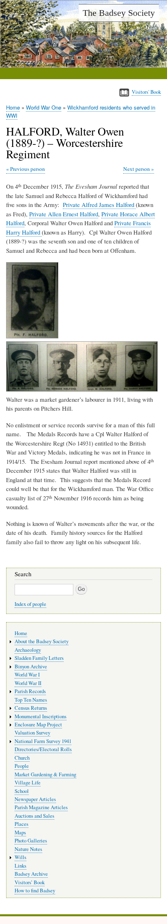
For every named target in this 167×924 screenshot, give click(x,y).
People (22, 765)
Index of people (30, 604)
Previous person (27, 168)
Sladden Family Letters (39, 658)
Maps (20, 832)
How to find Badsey (35, 890)
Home (13, 107)
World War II (28, 683)
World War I (27, 674)
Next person (136, 168)
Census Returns (31, 707)
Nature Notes (28, 849)
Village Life (28, 782)
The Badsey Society (119, 13)
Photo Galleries (31, 840)
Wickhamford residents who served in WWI (80, 111)
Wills (20, 857)
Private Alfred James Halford (99, 204)
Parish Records (30, 691)
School (22, 791)
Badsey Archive (31, 873)
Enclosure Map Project (38, 724)
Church (22, 757)
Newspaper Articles (35, 799)
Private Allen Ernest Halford (63, 214)
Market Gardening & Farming (45, 774)
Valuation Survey (32, 732)
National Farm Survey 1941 (43, 741)
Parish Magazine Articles (41, 807)
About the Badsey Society (42, 641)
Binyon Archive (31, 666)
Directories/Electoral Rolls (43, 749)
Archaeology (28, 649)
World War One (43, 107)
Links (20, 865)
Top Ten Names (31, 699)
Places (21, 824)
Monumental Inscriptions (40, 716)
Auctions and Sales (34, 815)
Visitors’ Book (30, 882)
